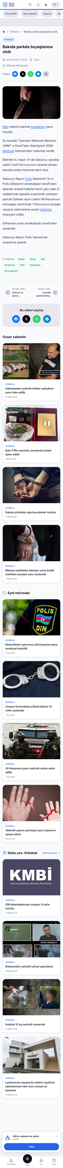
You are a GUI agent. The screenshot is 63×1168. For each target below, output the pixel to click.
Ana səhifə (11, 13)
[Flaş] (27, 1158)
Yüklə (31, 1146)
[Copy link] (46, 74)
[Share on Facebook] (15, 74)
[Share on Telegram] (38, 74)
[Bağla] (56, 1136)
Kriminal (14, 31)
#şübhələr (35, 265)
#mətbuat (10, 265)
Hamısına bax (49, 852)
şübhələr (46, 209)
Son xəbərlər (30, 13)
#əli (43, 259)
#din (22, 265)
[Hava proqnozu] (38, 4)
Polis (28, 178)
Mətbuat (8, 151)
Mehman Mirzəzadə (17, 65)
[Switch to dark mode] (46, 4)
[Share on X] (23, 74)
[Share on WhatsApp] (30, 74)
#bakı (33, 259)
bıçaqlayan (38, 126)
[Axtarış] (30, 4)
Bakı (5, 126)
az (54, 4)
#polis (21, 259)
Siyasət (47, 13)
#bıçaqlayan (11, 270)
